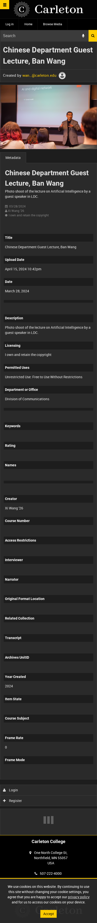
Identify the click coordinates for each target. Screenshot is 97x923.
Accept (48, 913)
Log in (9, 24)
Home (28, 24)
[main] (48, 438)
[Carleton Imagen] (48, 9)
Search (93, 36)
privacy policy (79, 897)
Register (15, 800)
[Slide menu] (4, 4)
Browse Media (52, 24)
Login (13, 790)
